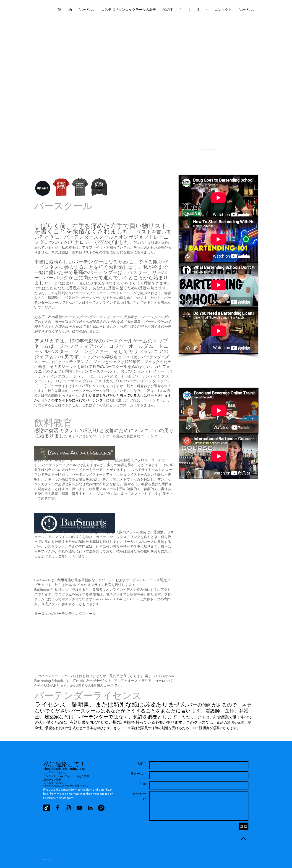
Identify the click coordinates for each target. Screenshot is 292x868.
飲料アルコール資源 (49, 460)
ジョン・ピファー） (150, 371)
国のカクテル (44, 532)
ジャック (61, 361)
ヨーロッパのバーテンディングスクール (65, 613)
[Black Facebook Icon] (57, 808)
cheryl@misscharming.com (64, 768)
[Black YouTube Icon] (79, 808)
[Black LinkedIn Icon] (90, 808)
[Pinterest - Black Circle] (101, 808)
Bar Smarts (42, 580)
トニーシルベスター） (105, 376)
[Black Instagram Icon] (68, 808)
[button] (181, 10)
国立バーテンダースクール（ (90, 371)
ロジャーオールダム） (74, 381)
